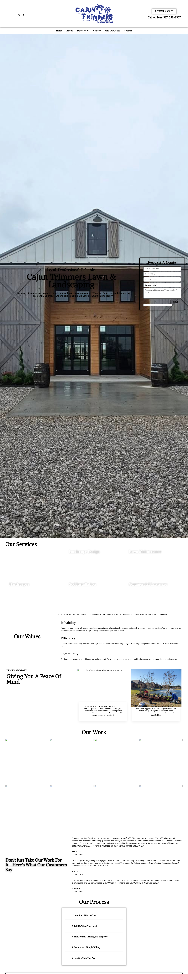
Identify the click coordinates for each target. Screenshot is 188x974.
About (70, 30)
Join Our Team (112, 30)
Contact (128, 30)
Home (59, 30)
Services (81, 30)
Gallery (97, 30)
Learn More (76, 562)
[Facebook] (19, 15)
